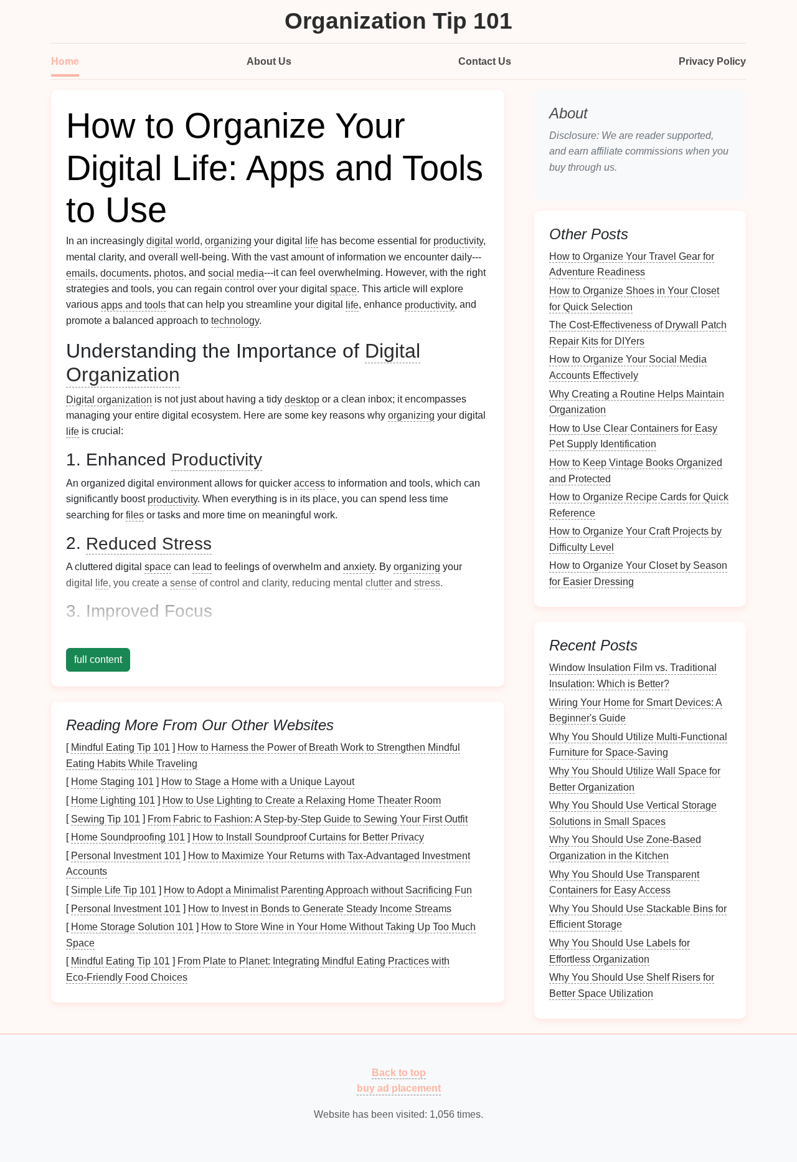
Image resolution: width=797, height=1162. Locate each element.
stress (427, 583)
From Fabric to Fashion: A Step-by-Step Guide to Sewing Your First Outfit (308, 818)
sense (183, 583)
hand (421, 634)
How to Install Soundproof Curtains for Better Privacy (308, 837)
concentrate (331, 634)
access (309, 483)
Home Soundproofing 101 (128, 837)
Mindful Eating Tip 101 (120, 747)
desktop (302, 399)
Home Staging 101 (112, 781)
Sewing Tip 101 (105, 818)
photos (169, 272)
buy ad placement (399, 1088)
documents (124, 272)
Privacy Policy (712, 61)
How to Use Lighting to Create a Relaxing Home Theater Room (302, 800)
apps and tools (133, 304)
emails (80, 272)
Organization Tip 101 (398, 21)
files (135, 515)
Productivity (216, 459)
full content (98, 659)
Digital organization (109, 399)
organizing (228, 241)
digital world (173, 241)
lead (202, 566)
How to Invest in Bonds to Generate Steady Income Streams (319, 908)
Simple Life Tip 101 (113, 890)
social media (236, 272)
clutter (378, 583)
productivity (458, 241)
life (311, 241)
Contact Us (484, 61)
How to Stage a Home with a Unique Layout (257, 781)
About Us (269, 61)
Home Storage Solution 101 (132, 927)
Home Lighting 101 (113, 800)
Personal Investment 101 (126, 855)
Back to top (399, 1072)
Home (65, 61)
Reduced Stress (149, 543)
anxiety (358, 566)
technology (235, 320)
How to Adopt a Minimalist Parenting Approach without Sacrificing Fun (318, 890)
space (343, 288)
